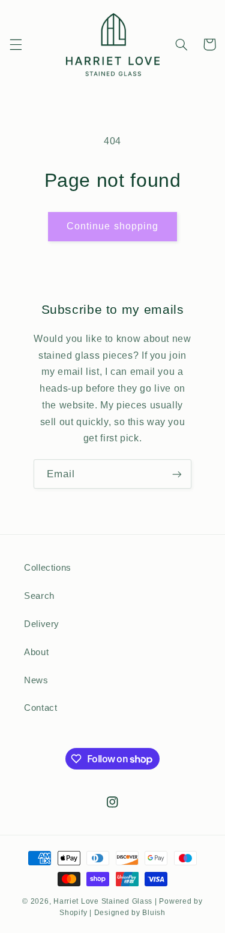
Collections (47, 567)
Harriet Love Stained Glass (102, 901)
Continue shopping (112, 226)
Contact (40, 708)
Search (39, 596)
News (36, 680)
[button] (15, 44)
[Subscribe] (177, 474)
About (36, 652)
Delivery (41, 624)
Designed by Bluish (130, 912)
